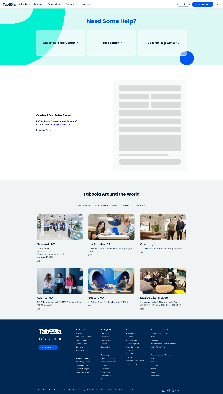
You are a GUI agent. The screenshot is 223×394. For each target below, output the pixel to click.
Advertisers (24, 4)
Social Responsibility (108, 362)
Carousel (154, 365)
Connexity (79, 347)
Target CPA (155, 340)
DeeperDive (105, 347)
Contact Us (48, 347)
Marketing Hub (131, 340)
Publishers (39, 4)
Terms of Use (53, 390)
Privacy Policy (130, 390)
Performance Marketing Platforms (163, 344)
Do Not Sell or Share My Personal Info (99, 390)
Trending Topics (82, 365)
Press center (110, 42)
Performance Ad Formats (161, 355)
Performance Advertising (161, 330)
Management (106, 375)
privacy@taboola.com (60, 124)
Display (153, 362)
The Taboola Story (108, 358)
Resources (86, 4)
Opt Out (62, 390)
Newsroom (105, 337)
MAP (38, 260)
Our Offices (105, 369)
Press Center (106, 372)
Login (183, 4)
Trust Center (130, 357)
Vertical (154, 369)
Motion (153, 372)
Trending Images (82, 369)
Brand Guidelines (132, 347)
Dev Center (130, 350)
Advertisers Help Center (135, 361)
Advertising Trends (83, 362)
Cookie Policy (42, 390)
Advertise (79, 333)
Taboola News (54, 4)
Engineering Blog (132, 344)
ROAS (153, 337)
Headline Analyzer (83, 372)
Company (70, 4)
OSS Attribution (118, 390)
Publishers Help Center (134, 364)
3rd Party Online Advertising (76, 390)
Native (153, 358)
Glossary (129, 337)
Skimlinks (104, 344)
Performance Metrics (159, 333)
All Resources (131, 333)
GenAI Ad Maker (82, 340)
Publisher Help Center (161, 42)
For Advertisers (82, 330)
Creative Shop (81, 344)
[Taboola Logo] (9, 4)
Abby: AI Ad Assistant (83, 337)
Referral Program (82, 350)
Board (103, 379)
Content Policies (132, 354)
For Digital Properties (110, 330)
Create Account (202, 4)
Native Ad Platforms (158, 347)
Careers (104, 365)
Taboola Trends (82, 358)
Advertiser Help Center (59, 42)
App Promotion (156, 375)
